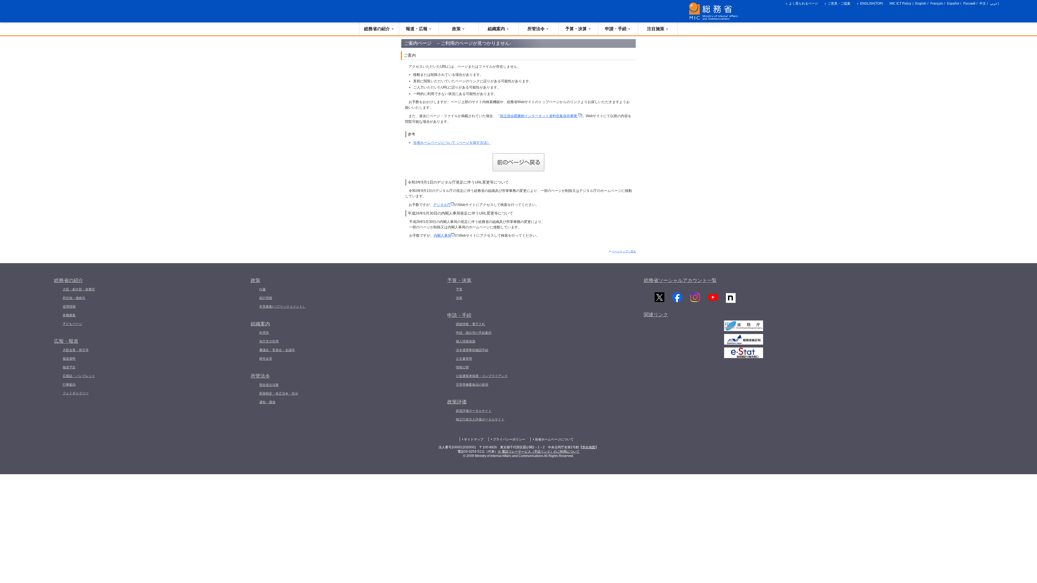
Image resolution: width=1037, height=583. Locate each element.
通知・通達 (267, 402)
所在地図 (588, 447)
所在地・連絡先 (74, 298)
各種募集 (69, 315)
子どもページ (72, 324)
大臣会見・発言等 (76, 350)
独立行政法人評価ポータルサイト (480, 419)
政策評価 (457, 402)
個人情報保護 (465, 341)
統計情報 (265, 298)
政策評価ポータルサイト (473, 411)
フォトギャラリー (76, 393)
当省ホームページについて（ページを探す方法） (451, 143)
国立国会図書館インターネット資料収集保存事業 (539, 116)
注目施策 (655, 28)
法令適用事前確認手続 (472, 350)
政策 (456, 28)
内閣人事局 (442, 235)
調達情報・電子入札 (470, 324)
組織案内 (496, 28)
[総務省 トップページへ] (715, 11)
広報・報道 (66, 341)
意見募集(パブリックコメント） (282, 307)
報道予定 (69, 367)
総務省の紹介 (377, 28)
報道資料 (69, 359)
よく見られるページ (803, 3)
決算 (459, 298)
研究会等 (265, 359)
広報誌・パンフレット (79, 376)
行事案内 (69, 385)
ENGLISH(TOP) (871, 3)
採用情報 (69, 307)
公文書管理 (464, 359)
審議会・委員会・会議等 (277, 350)
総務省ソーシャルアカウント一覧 (680, 280)
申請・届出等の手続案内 (473, 333)
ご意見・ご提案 (839, 3)
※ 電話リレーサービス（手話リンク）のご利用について (539, 451)
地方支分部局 (269, 341)
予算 (459, 289)
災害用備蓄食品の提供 (472, 385)
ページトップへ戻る (624, 251)
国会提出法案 (269, 385)
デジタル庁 (442, 205)
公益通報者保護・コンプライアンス (482, 376)
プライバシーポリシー (509, 439)
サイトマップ (473, 439)
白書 (262, 289)
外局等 (264, 333)
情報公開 (462, 367)
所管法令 (536, 28)
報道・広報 (416, 28)
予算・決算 (576, 28)
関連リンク (656, 314)
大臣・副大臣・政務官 (79, 289)
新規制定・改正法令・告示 (278, 393)
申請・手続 (616, 28)
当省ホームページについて (554, 439)
